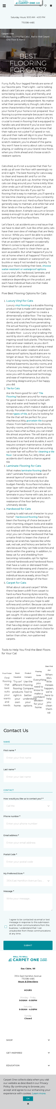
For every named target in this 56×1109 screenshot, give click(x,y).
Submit (28, 945)
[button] (40, 6)
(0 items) (51, 6)
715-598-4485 (28, 22)
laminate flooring (31, 470)
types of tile (20, 413)
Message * (8, 891)
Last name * (9, 769)
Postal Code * (10, 854)
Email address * (11, 835)
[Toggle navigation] (4, 6)
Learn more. (39, 1093)
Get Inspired (14, 1053)
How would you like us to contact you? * (23, 799)
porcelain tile (34, 420)
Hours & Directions (28, 981)
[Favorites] (45, 6)
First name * (9, 750)
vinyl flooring (22, 305)
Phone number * (11, 816)
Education (13, 1065)
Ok (27, 1098)
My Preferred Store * (13, 873)
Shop (9, 1040)
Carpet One (8, 33)
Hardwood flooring (26, 517)
